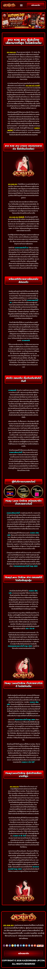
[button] (21, 5)
